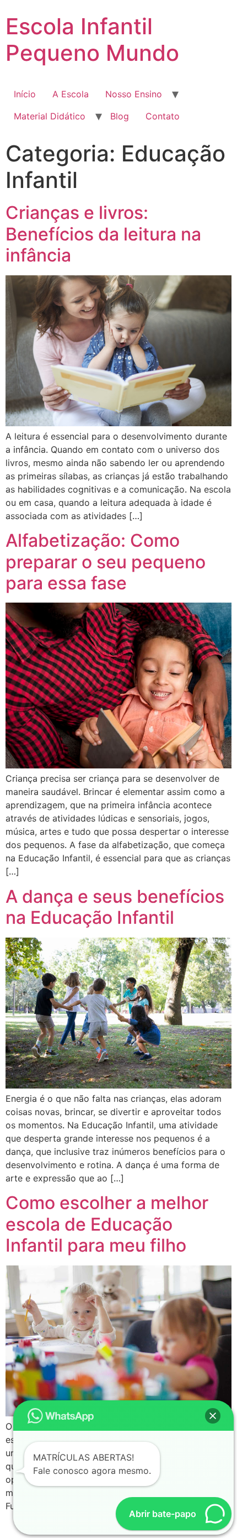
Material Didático (49, 116)
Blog (119, 116)
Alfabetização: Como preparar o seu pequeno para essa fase (106, 562)
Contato (163, 116)
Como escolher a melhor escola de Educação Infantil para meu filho (107, 1224)
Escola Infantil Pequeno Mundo (92, 39)
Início (25, 94)
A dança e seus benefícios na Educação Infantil (115, 907)
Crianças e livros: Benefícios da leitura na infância (103, 234)
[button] (212, 1416)
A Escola (70, 94)
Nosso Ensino (133, 94)
